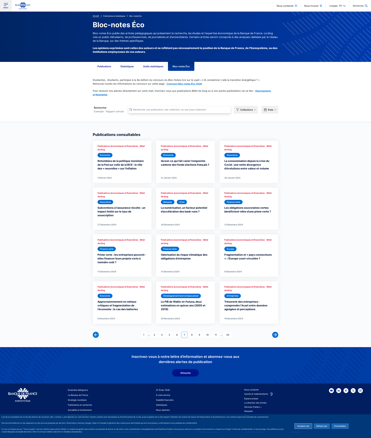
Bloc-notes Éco (181, 66)
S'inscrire (185, 372)
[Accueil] (26, 395)
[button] (360, 5)
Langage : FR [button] (335, 5)
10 (208, 334)
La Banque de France (78, 395)
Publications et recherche (80, 405)
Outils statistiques (153, 66)
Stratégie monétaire (77, 400)
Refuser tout (322, 426)
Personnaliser (340, 426)
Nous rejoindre (163, 410)
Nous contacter (251, 389)
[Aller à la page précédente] (96, 335)
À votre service (163, 395)
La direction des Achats (255, 402)
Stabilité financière (164, 400)
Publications (104, 66)
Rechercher (100, 107)
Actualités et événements (80, 410)
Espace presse (251, 398)
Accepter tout (303, 426)
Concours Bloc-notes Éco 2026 (184, 83)
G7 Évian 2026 (163, 390)
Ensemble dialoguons (78, 390)
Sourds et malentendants (256, 394)
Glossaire (248, 411)
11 (217, 334)
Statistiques (127, 66)
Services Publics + (253, 407)
